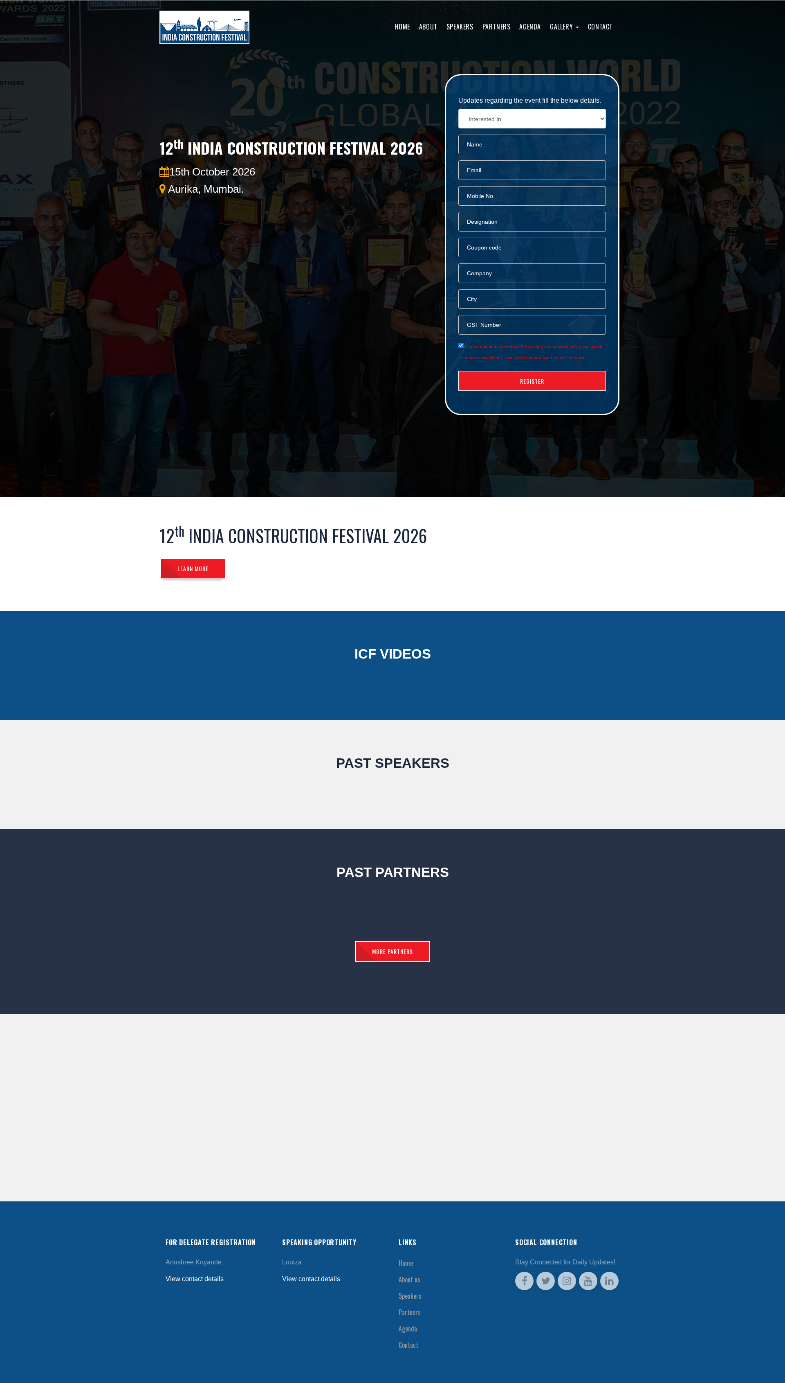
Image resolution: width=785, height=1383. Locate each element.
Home (402, 26)
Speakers (459, 26)
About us (409, 1279)
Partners (496, 26)
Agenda (530, 26)
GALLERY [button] (562, 26)
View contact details (195, 1278)
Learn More (193, 568)
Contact (600, 26)
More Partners (392, 951)
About (428, 26)
